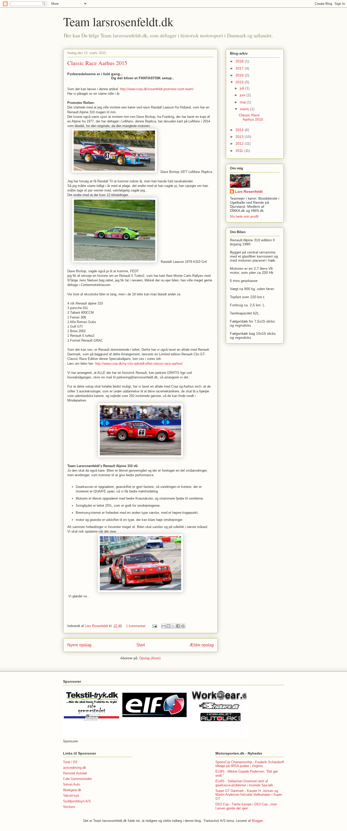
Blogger (257, 821)
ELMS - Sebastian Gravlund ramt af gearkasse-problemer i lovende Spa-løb (244, 783)
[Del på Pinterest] (182, 626)
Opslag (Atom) (150, 658)
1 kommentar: (136, 626)
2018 (240, 61)
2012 (240, 143)
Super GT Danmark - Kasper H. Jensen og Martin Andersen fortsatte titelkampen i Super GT (248, 795)
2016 (240, 75)
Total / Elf (70, 762)
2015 (240, 82)
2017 (240, 68)
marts (245, 109)
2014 (240, 130)
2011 (239, 151)
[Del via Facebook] (178, 626)
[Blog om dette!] (168, 626)
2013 (240, 137)
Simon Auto (71, 784)
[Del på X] (173, 626)
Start (140, 645)
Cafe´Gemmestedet (77, 779)
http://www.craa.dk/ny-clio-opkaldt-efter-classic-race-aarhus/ (139, 363)
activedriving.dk (74, 768)
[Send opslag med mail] (154, 626)
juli (242, 88)
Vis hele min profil (244, 216)
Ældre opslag (202, 645)
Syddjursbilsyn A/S (77, 801)
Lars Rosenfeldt (249, 191)
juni (243, 95)
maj (243, 102)
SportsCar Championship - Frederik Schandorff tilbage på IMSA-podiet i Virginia (249, 764)
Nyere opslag (79, 645)
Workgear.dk (72, 790)
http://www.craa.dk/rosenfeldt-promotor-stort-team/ (157, 89)
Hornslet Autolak (75, 773)
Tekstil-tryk (71, 795)
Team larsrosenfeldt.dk (118, 21)
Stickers (69, 807)
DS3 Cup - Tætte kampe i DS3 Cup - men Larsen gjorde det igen (246, 806)
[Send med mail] (163, 626)
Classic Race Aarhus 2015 (97, 63)
